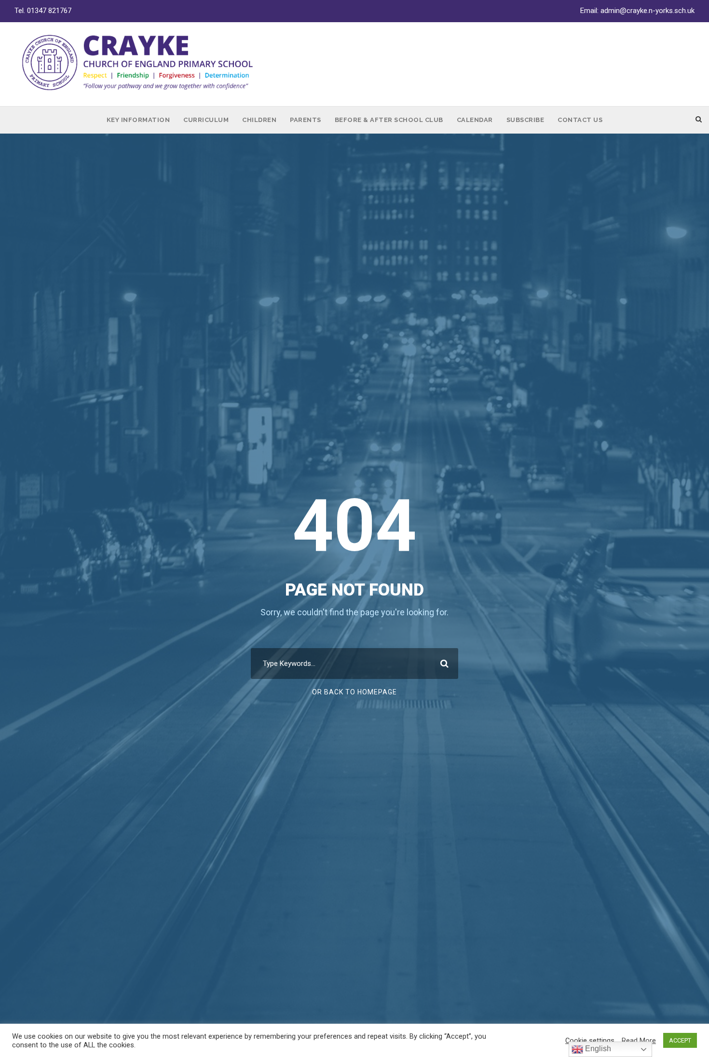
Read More (639, 1040)
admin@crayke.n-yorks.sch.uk (647, 10)
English (597, 1048)
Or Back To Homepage (354, 692)
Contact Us (580, 119)
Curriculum (206, 119)
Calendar (475, 119)
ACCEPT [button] (680, 1040)
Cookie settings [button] (589, 1040)
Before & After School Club (389, 119)
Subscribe (525, 119)
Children (259, 119)
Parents (305, 119)
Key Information (138, 119)
